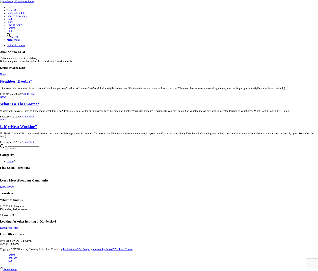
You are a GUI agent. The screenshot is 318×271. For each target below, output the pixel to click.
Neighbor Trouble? (16, 81)
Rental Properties (9, 227)
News (3, 74)
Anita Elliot (29, 93)
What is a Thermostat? (19, 104)
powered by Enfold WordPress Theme (112, 249)
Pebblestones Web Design (76, 249)
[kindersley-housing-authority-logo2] (17, 1)
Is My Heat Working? (18, 126)
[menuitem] (162, 7)
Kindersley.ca (7, 186)
